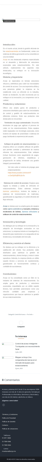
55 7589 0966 (6, 441)
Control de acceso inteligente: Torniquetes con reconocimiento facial (27, 346)
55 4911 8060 (6, 438)
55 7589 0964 (6, 445)
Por (29, 314)
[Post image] (7, 347)
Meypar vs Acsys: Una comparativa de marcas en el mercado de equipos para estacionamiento (26, 361)
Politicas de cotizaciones (10, 429)
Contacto (5, 425)
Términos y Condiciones (10, 414)
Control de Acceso (9, 21)
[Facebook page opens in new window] (3, 405)
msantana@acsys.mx (9, 451)
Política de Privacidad (9, 418)
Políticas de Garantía (8, 422)
